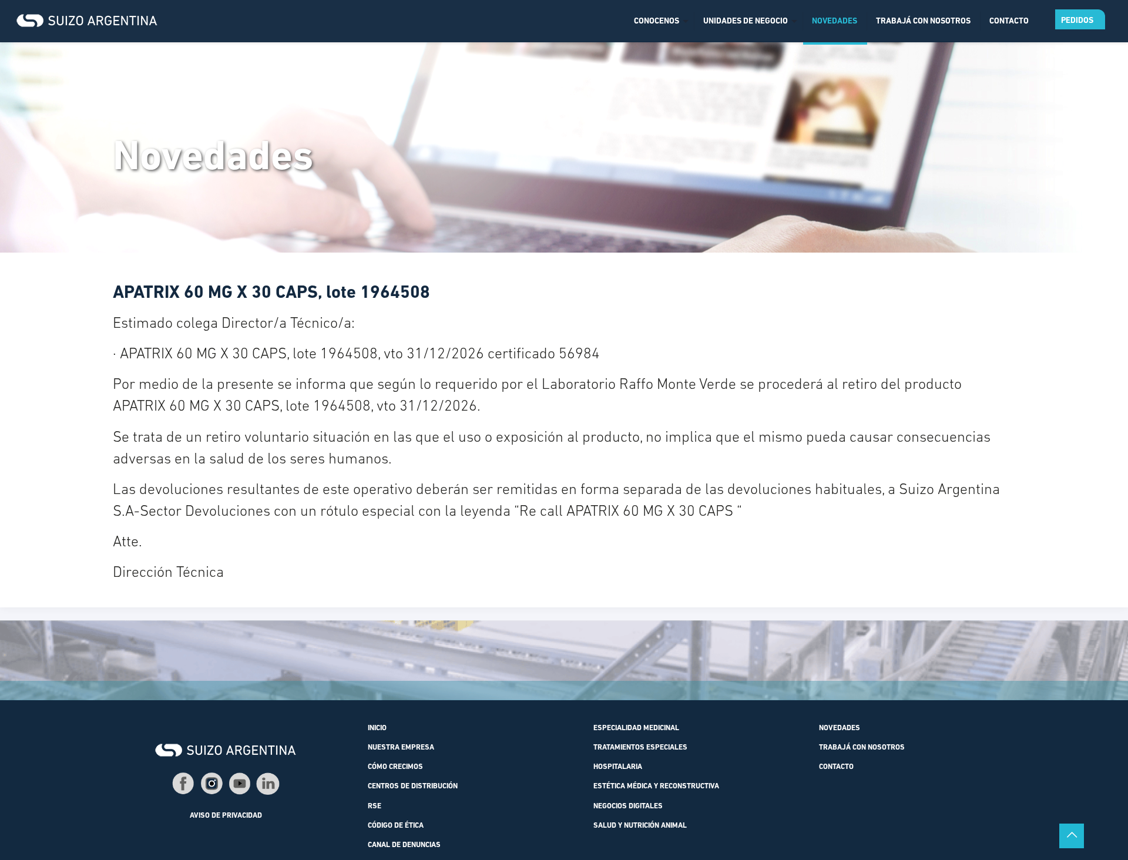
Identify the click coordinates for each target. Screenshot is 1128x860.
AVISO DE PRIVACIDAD (226, 815)
